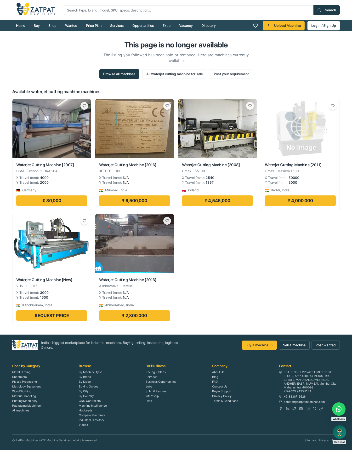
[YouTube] (301, 408)
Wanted (71, 25)
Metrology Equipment (26, 386)
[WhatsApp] (314, 408)
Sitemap (310, 440)
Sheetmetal (20, 377)
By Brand (85, 377)
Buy (37, 25)
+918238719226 (295, 396)
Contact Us (219, 386)
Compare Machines (92, 415)
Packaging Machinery (27, 405)
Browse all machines (119, 74)
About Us (218, 372)
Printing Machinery (25, 401)
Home (20, 25)
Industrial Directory (91, 420)
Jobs (149, 386)
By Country (86, 396)
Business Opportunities (161, 381)
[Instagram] (308, 408)
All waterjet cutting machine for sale (174, 74)
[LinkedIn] (288, 408)
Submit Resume (156, 391)
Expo (166, 25)
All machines (20, 410)
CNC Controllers (90, 401)
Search (330, 10)
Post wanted (326, 345)
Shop (52, 25)
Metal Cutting (21, 372)
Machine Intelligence (93, 405)
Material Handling (24, 396)
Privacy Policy (222, 396)
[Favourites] (255, 25)
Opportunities (143, 25)
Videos (83, 425)
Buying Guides (88, 386)
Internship (152, 396)
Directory (208, 25)
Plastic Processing (24, 381)
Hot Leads (85, 410)
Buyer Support (221, 391)
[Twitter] (294, 408)
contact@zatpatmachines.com (304, 402)
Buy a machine (256, 345)
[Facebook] (281, 408)
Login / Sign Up (323, 25)
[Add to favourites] (84, 106)
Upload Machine (287, 25)
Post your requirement (231, 74)
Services (117, 25)
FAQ (215, 381)
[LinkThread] (321, 408)
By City (84, 391)
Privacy (323, 440)
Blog (215, 377)
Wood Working (21, 391)
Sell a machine (294, 345)
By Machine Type (90, 372)
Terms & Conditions (225, 401)
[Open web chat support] (339, 432)
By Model (85, 381)
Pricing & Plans (156, 372)
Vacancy (186, 25)
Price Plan (94, 25)
